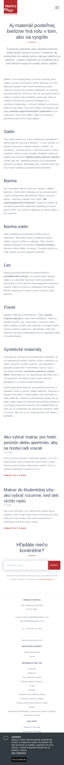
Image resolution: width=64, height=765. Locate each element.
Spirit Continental (32, 652)
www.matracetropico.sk (32, 640)
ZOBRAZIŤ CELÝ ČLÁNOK (15, 475)
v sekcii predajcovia (45, 579)
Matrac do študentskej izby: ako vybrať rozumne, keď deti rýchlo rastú (31, 495)
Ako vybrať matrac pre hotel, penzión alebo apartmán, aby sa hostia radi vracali (31, 442)
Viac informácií (18, 753)
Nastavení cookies (32, 715)
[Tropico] (32, 7)
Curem (32, 656)
